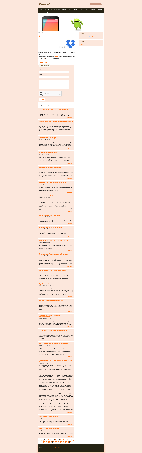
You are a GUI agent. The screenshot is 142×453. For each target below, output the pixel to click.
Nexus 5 (55, 12)
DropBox (57, 56)
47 (58, 442)
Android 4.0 (53, 9)
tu (44, 58)
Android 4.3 (70, 9)
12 (56, 439)
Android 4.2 (64, 9)
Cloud (51, 12)
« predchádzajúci (41, 440)
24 (48, 441)
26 (51, 441)
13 (58, 439)
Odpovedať (69, 117)
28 (55, 441)
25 (49, 441)
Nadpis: (40, 74)
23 (46, 441)
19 (68, 439)
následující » (72, 440)
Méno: (40, 69)
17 (65, 439)
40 (46, 442)
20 (70, 439)
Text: (40, 79)
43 (51, 442)
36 (68, 441)
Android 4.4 (76, 9)
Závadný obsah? (51, 447)
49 (61, 442)
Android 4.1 (58, 9)
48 (60, 442)
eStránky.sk (44, 447)
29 (56, 441)
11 (55, 439)
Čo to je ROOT (46, 9)
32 (61, 441)
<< (81, 44)
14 (60, 439)
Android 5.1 (88, 9)
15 (62, 439)
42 (49, 442)
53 (68, 442)
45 (55, 442)
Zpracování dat (58, 447)
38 (43, 442)
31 (60, 441)
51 (65, 442)
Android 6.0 (93, 9)
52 (66, 442)
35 (66, 441)
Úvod (41, 9)
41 (48, 442)
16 (63, 439)
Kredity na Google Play (44, 12)
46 (56, 442)
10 (53, 439)
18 (67, 439)
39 (44, 442)
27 (53, 441)
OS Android (44, 4)
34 (65, 441)
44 (53, 442)
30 (58, 441)
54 (70, 442)
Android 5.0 (82, 9)
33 (63, 441)
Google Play (99, 9)
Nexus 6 (59, 12)
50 (63, 442)
